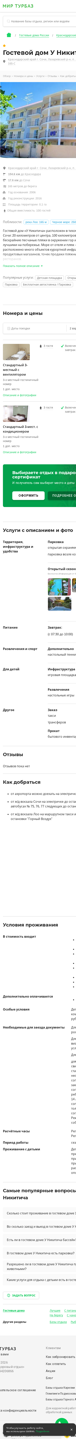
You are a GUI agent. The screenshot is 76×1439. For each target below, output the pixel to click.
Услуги (40, 76)
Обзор (7, 76)
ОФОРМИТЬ (28, 495)
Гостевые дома (14, 1310)
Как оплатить (56, 1364)
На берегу (56, 1315)
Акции (50, 1371)
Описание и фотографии (19, 395)
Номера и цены (23, 76)
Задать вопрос (23, 1295)
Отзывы (52, 76)
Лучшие (55, 1310)
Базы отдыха (58, 1321)
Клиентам (53, 1348)
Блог (49, 1378)
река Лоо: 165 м (36, 222)
